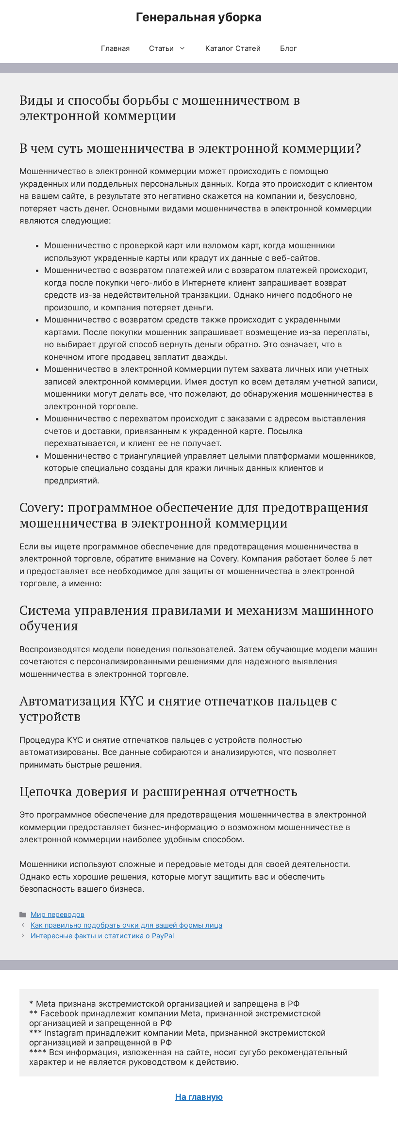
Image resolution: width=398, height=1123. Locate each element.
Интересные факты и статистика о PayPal (102, 935)
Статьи (161, 48)
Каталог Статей (233, 48)
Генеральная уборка (199, 17)
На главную (199, 1097)
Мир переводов (57, 914)
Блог (288, 48)
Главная (115, 48)
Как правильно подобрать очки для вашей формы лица (126, 925)
